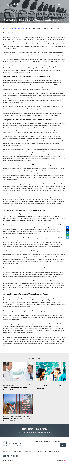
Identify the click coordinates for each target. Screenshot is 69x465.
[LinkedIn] (67, 232)
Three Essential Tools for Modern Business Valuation (15, 389)
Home (5, 28)
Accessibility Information (52, 451)
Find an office (38, 433)
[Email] (67, 237)
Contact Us (6, 451)
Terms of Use (38, 451)
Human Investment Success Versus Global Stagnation (16, 419)
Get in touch (20, 433)
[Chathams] (13, 4)
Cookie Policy (27, 451)
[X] (67, 230)
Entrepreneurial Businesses (16, 28)
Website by (60, 461)
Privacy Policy (17, 451)
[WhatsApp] (67, 235)
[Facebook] (67, 227)
